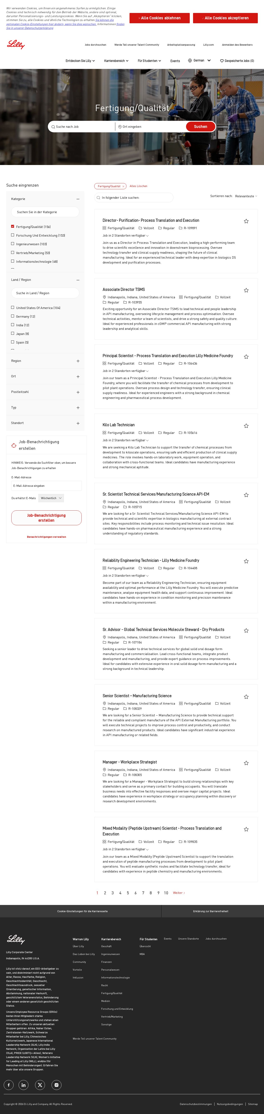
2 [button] (105, 892)
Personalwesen (110, 969)
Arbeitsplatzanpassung (181, 44)
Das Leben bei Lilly (84, 954)
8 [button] (151, 892)
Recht (104, 985)
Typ (13, 407)
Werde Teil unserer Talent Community (136, 44)
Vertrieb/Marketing (112, 1016)
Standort (17, 423)
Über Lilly (78, 946)
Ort (13, 376)
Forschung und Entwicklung (117, 1008)
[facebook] (9, 1085)
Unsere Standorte (188, 938)
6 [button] (135, 892)
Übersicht (145, 946)
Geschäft (106, 946)
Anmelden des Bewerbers (237, 44)
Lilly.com (208, 44)
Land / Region (21, 280)
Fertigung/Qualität (111, 993)
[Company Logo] (16, 44)
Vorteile (77, 969)
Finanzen (106, 961)
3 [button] (113, 892)
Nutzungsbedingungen (230, 1104)
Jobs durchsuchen (95, 44)
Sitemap (253, 1104)
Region (16, 361)
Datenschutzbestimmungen (196, 1104)
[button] (200, 126)
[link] (46, 536)
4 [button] (120, 892)
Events (175, 61)
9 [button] (158, 892)
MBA (142, 954)
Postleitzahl (20, 392)
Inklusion (78, 977)
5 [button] (128, 892)
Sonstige (106, 1024)
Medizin (105, 1000)
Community (79, 961)
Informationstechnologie (115, 977)
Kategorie (18, 199)
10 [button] (166, 892)
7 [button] (143, 892)
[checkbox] (246, 221)
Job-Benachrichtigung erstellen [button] (46, 517)
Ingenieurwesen (110, 954)
